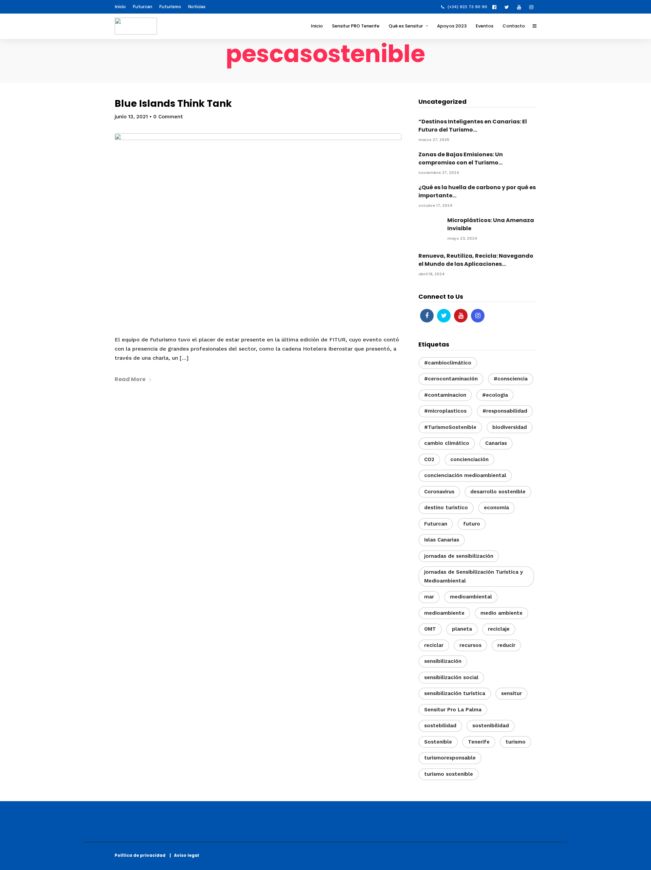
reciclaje (499, 629)
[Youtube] (521, 7)
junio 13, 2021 (131, 117)
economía (496, 508)
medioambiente (444, 613)
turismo (516, 742)
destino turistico (446, 508)
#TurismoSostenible (450, 427)
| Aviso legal (184, 855)
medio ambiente (501, 613)
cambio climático (446, 443)
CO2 (429, 459)
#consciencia (511, 379)
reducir (506, 645)
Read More (130, 379)
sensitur (511, 693)
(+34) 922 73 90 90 (467, 6)
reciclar (433, 645)
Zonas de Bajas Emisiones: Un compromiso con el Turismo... (460, 158)
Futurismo (170, 6)
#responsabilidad (504, 411)
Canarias (496, 443)
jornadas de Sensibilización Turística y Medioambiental (473, 576)
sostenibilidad (490, 726)
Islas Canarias (441, 540)
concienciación (469, 459)
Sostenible (438, 742)
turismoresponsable (450, 758)
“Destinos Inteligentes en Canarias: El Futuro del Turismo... (472, 126)
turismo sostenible (448, 774)
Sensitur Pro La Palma (452, 710)
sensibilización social (451, 677)
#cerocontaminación (451, 379)
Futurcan (142, 6)
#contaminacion (445, 395)
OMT (430, 629)
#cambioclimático (447, 363)
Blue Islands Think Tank (173, 103)
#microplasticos (445, 411)
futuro (471, 524)
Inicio (120, 6)
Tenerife (479, 742)
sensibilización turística (454, 693)
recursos (470, 645)
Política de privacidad (142, 855)
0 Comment (168, 117)
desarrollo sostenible (498, 492)
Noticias (196, 6)
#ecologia (495, 395)
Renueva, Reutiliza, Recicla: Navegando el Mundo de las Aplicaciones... (475, 260)
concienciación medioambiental (465, 475)
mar (429, 597)
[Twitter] (444, 315)
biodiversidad (509, 427)
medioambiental (471, 597)
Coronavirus (439, 492)
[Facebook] (427, 315)
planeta (462, 629)
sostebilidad (440, 726)
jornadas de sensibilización (458, 556)
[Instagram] (533, 7)
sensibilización (442, 661)
